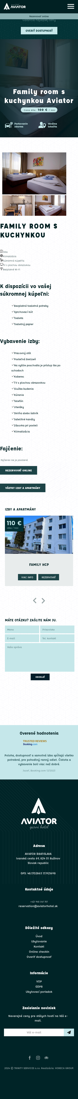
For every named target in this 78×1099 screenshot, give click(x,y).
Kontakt (39, 946)
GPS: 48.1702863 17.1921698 (38, 873)
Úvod (39, 936)
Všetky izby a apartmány (22, 488)
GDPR (39, 986)
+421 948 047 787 (39, 901)
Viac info (19, 577)
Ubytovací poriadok (39, 992)
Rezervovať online (39, 16)
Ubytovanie (39, 941)
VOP (39, 981)
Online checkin (39, 951)
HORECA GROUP (64, 1068)
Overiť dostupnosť (39, 30)
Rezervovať (41, 577)
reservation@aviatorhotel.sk (38, 906)
